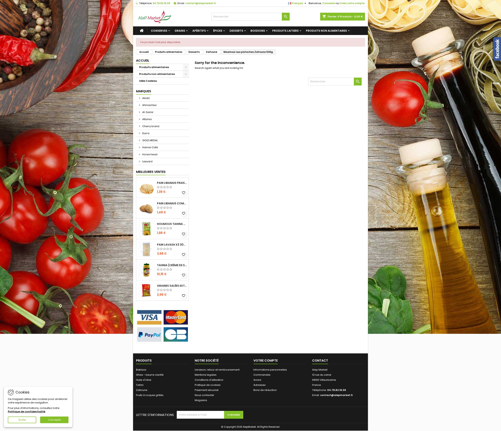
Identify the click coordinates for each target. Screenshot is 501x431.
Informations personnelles (270, 370)
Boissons (257, 31)
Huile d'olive (143, 380)
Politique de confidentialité (26, 411)
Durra (145, 133)
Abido (146, 98)
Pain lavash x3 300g (172, 244)
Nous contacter (204, 395)
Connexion (328, 3)
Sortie (22, 420)
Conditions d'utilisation (209, 380)
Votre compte (265, 360)
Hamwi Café (150, 147)
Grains (180, 31)
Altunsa (147, 119)
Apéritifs (199, 31)
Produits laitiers (285, 31)
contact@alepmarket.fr (200, 3)
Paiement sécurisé (207, 390)
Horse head (149, 154)
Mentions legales (205, 375)
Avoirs (257, 380)
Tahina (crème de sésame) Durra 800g (172, 265)
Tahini (139, 385)
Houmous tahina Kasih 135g (172, 223)
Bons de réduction (265, 390)
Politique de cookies (208, 385)
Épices (217, 31)
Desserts (236, 31)
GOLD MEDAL (150, 140)
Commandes (261, 375)
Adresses (259, 385)
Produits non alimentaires (326, 31)
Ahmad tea (149, 105)
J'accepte (54, 420)
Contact (320, 360)
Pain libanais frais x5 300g (172, 182)
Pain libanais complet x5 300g (172, 203)
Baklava (141, 370)
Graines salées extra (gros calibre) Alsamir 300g (172, 285)
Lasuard (147, 161)
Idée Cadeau (148, 81)
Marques (143, 91)
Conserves (159, 31)
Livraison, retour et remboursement (217, 370)
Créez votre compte (352, 3)
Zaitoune (141, 390)
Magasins (201, 400)
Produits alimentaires (154, 67)
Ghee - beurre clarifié (150, 375)
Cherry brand (150, 126)
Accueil (142, 60)
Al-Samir (147, 112)
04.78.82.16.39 (161, 3)
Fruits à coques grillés (149, 395)
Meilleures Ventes (151, 172)
